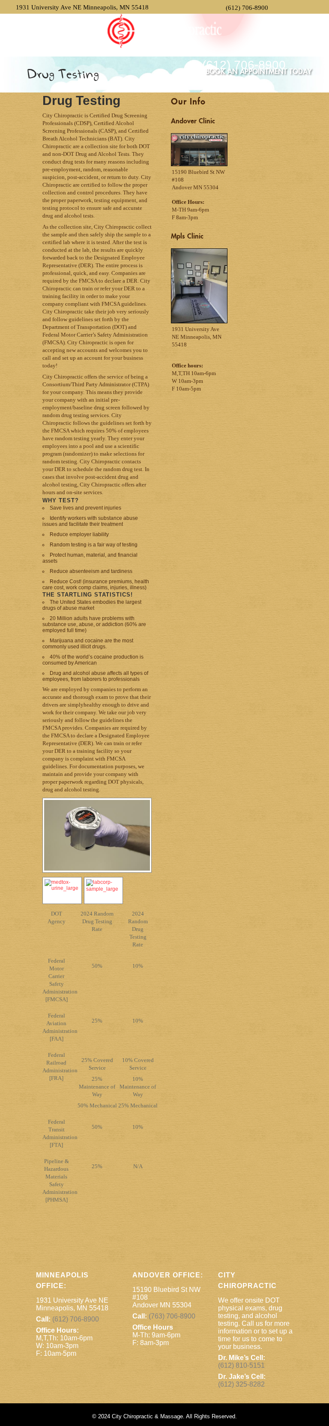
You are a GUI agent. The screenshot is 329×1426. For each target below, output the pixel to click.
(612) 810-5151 (241, 1365)
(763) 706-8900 (172, 1316)
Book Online (67, 48)
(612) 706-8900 (247, 7)
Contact (185, 48)
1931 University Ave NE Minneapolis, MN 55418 (82, 7)
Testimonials (145, 48)
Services (105, 48)
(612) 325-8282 (241, 1384)
